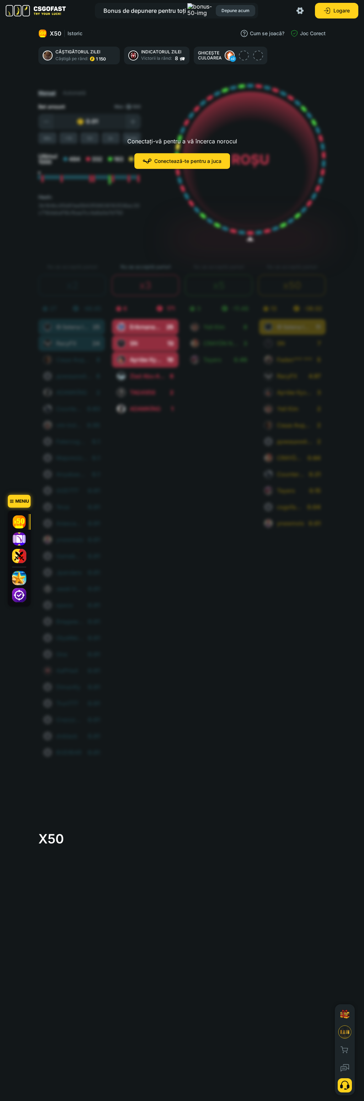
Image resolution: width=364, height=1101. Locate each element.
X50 (55, 33)
